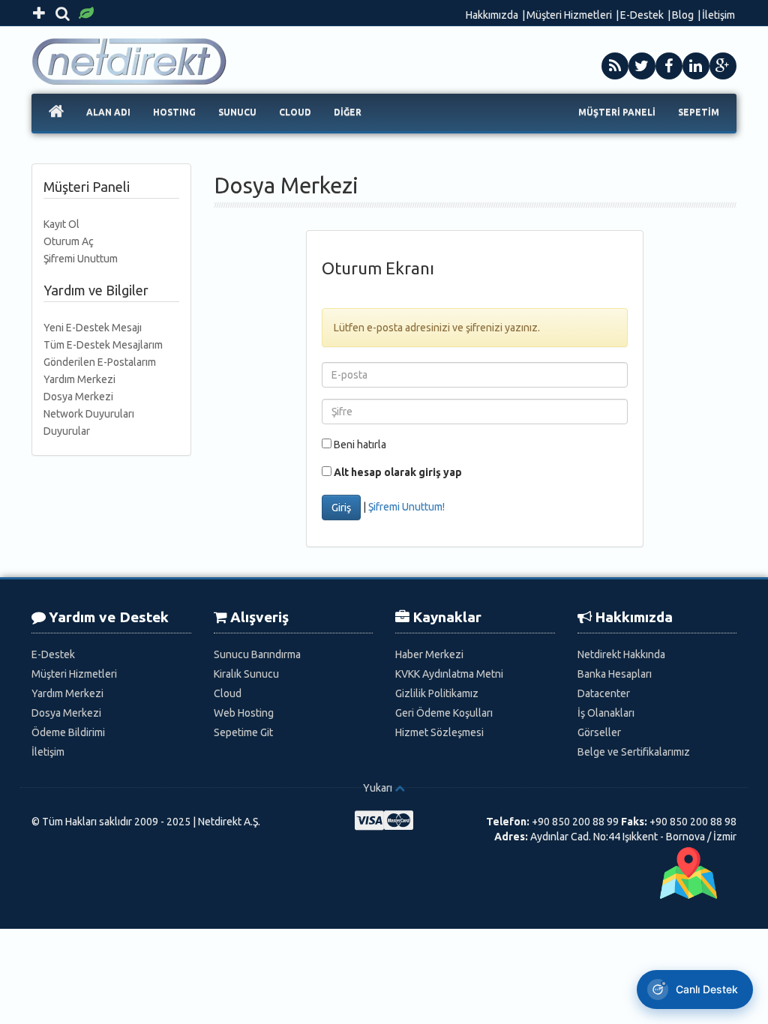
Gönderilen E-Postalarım (100, 362)
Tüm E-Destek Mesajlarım (103, 345)
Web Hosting (244, 713)
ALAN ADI (108, 112)
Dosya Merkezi (78, 397)
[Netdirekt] (135, 45)
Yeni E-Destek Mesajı (93, 328)
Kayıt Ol (62, 224)
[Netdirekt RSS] (615, 65)
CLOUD (295, 112)
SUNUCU (237, 112)
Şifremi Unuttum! (406, 506)
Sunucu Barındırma (257, 654)
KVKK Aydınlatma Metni (449, 674)
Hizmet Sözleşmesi (439, 732)
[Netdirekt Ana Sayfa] (56, 112)
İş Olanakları (606, 713)
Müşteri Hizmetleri (569, 15)
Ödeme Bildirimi (68, 732)
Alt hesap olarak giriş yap (398, 472)
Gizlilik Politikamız (436, 693)
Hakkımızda (492, 15)
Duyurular (67, 431)
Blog (683, 15)
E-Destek (642, 15)
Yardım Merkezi (80, 379)
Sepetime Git (243, 732)
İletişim (718, 15)
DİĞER (348, 112)
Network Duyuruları (89, 414)
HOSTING (174, 112)
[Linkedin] (696, 65)
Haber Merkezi (429, 654)
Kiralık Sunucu (246, 674)
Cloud (228, 693)
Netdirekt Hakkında (621, 654)
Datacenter (604, 693)
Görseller (599, 732)
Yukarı (377, 788)
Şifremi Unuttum (81, 259)
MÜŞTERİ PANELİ (617, 112)
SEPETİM (698, 112)
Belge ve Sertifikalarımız (634, 752)
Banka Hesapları (615, 674)
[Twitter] (642, 65)
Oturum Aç (69, 241)
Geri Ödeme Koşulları (444, 713)
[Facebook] (669, 65)
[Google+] (723, 65)
